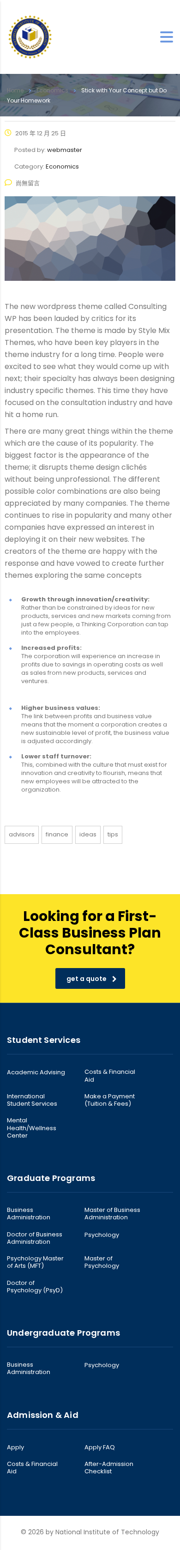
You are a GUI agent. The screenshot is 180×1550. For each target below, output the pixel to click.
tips (113, 834)
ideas (87, 834)
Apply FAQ (99, 1447)
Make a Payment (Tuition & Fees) (109, 1100)
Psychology (101, 1235)
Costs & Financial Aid (109, 1076)
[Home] (30, 36)
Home (15, 90)
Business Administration (28, 1214)
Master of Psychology (101, 1262)
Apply (15, 1447)
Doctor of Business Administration (34, 1238)
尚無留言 (28, 183)
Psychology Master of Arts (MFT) (35, 1262)
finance (57, 834)
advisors (22, 834)
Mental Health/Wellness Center (31, 1128)
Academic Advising (36, 1072)
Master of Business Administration (112, 1214)
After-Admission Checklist (108, 1468)
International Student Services (32, 1100)
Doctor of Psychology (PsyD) (35, 1287)
